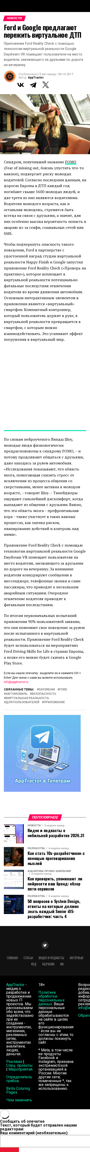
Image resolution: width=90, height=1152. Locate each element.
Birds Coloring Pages (18, 1090)
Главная (12, 958)
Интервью (76, 958)
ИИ (62, 964)
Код (33, 964)
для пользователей (22, 702)
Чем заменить (19, 1100)
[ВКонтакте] (20, 85)
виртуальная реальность (27, 698)
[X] (45, 85)
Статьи (28, 958)
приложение (54, 702)
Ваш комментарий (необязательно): (34, 1133)
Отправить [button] (9, 1149)
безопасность (44, 693)
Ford (63, 689)
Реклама (14, 1061)
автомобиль (16, 693)
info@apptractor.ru (16, 682)
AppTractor (36, 77)
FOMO (70, 162)
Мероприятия (20, 1069)
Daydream (47, 689)
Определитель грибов (19, 1079)
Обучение (48, 964)
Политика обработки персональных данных (51, 998)
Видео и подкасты (51, 958)
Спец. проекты (19, 1065)
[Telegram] (33, 85)
